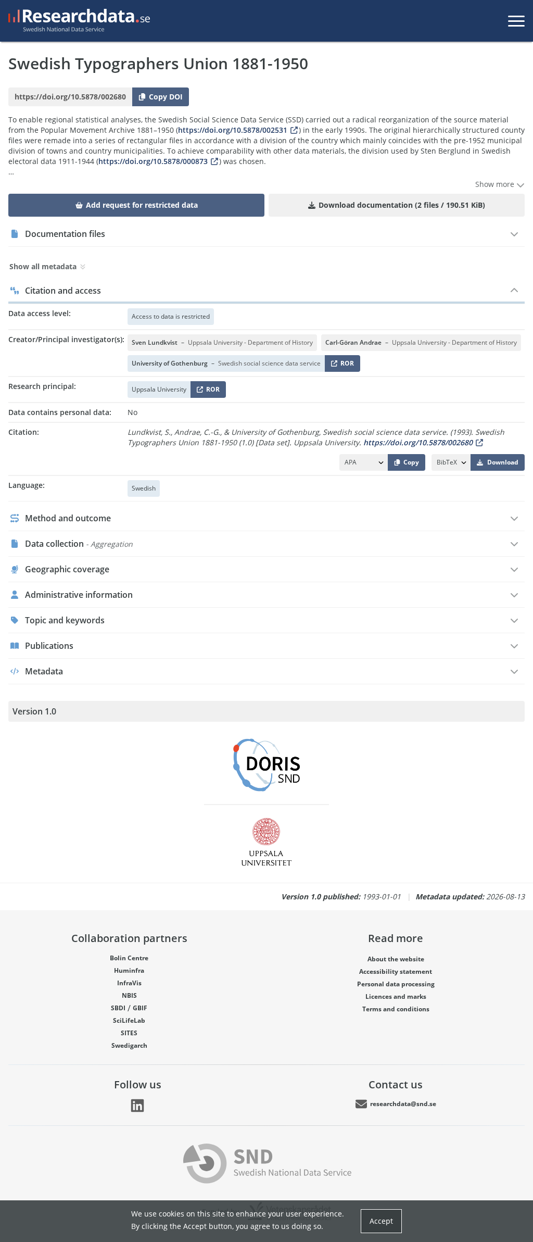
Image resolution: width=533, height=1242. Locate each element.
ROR (345, 365)
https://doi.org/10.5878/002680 (418, 442)
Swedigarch (129, 1045)
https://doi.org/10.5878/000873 (153, 161)
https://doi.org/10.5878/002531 (232, 130)
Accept (381, 1221)
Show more (495, 184)
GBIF (140, 1007)
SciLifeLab (129, 1020)
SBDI (118, 1007)
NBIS (129, 995)
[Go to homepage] (77, 20)
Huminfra (129, 970)
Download (502, 462)
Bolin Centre (129, 958)
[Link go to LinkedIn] (137, 1105)
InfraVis (129, 982)
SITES (129, 1032)
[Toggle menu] (516, 20)
